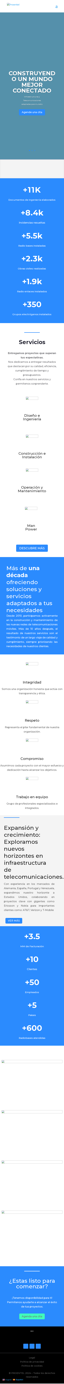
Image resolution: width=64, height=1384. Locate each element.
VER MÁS (14, 920)
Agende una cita (32, 112)
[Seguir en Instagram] (32, 1346)
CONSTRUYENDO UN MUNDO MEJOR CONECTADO (32, 82)
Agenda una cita (32, 1316)
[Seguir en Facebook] (25, 1346)
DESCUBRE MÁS (32, 548)
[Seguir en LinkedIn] (38, 1346)
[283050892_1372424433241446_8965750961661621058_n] (32, 1112)
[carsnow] (32, 1212)
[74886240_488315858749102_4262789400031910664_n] (32, 1162)
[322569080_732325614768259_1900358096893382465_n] (32, 1062)
